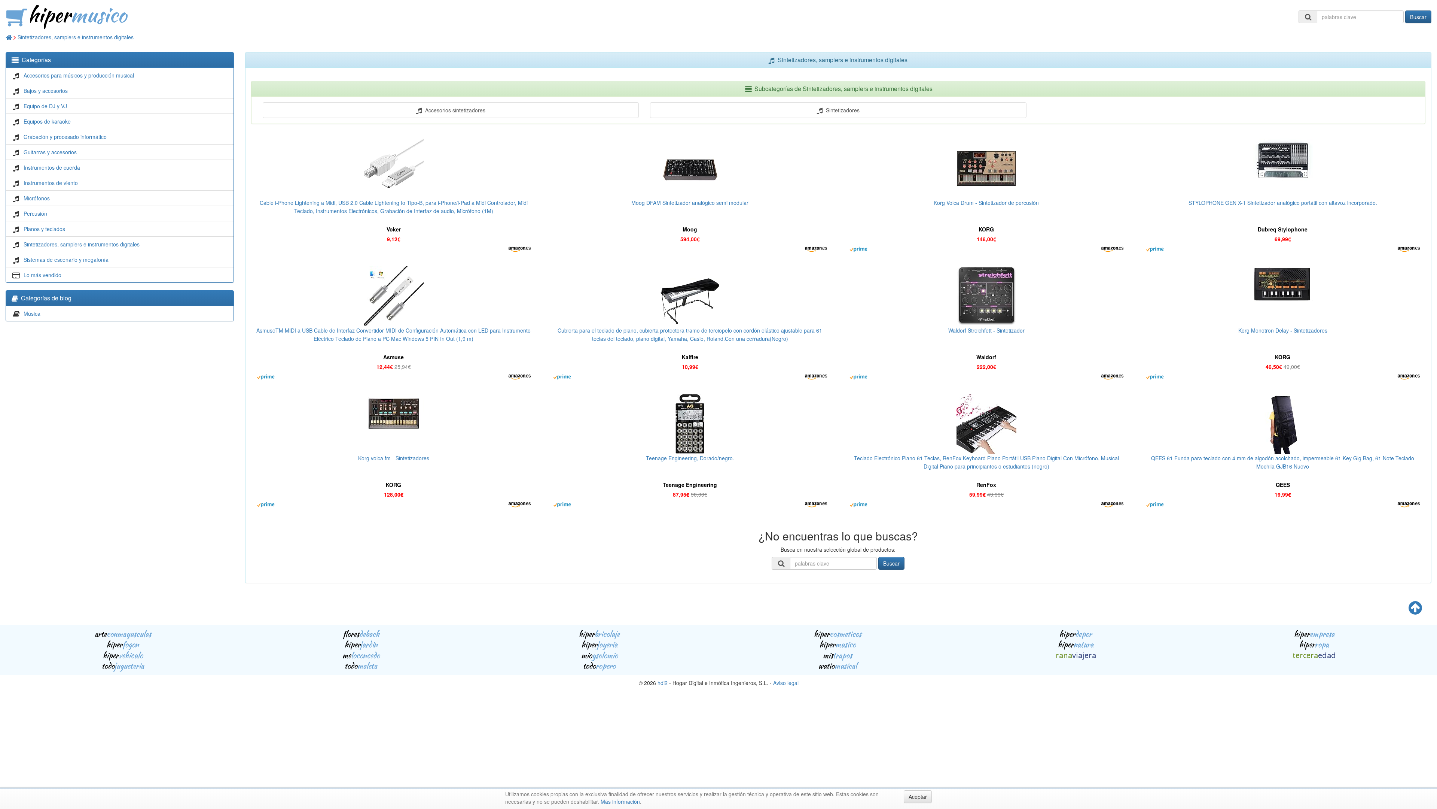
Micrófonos (37, 198)
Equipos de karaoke (47, 121)
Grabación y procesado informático (65, 136)
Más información (620, 801)
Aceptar (918, 796)
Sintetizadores (841, 110)
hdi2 (663, 683)
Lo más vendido (42, 275)
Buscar (1418, 17)
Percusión (35, 213)
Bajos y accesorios (46, 90)
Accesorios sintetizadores (453, 110)
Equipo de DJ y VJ (45, 106)
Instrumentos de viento (51, 183)
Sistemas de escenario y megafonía (66, 259)
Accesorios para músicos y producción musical (79, 75)
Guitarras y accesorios (50, 152)
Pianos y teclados (44, 229)
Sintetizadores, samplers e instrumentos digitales (76, 37)
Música (32, 313)
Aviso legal (786, 683)
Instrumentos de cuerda (52, 167)
